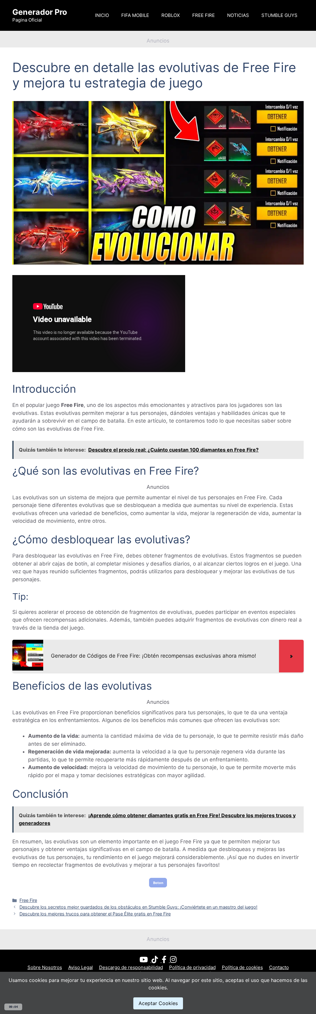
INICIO (102, 15)
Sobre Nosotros (44, 967)
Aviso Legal (80, 967)
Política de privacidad (192, 967)
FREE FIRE (203, 15)
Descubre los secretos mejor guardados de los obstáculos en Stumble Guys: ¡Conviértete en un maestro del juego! (138, 907)
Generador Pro (39, 12)
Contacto (279, 967)
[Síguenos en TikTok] (157, 960)
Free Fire (28, 900)
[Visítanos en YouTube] (145, 960)
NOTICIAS (238, 15)
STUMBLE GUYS (279, 15)
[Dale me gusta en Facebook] (166, 960)
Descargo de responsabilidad (131, 967)
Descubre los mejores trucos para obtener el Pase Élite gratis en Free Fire (95, 913)
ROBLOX (170, 15)
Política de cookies (242, 967)
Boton (158, 882)
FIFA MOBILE (135, 15)
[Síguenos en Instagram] (173, 960)
